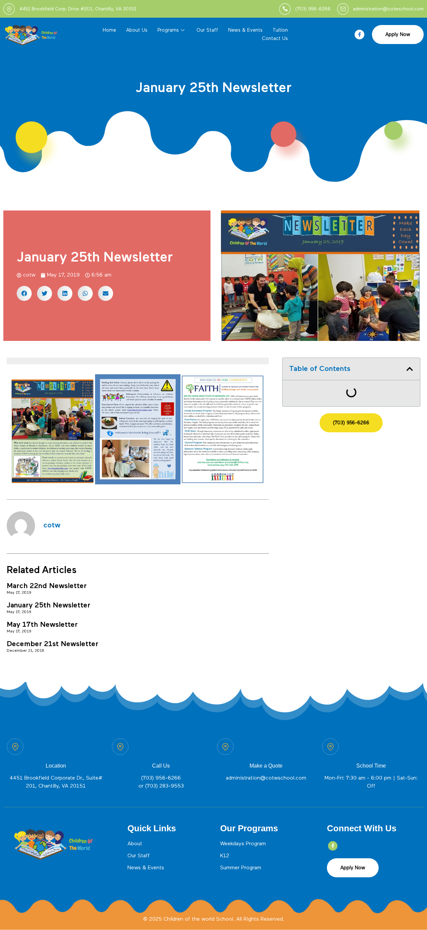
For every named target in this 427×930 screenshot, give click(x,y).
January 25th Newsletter (48, 605)
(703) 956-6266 (161, 778)
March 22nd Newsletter (47, 586)
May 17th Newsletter (42, 624)
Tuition (280, 30)
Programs (168, 30)
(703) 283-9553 (164, 786)
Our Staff (207, 30)
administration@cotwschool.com (266, 778)
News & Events (245, 30)
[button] (24, 293)
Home (109, 30)
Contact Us (275, 38)
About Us (136, 30)
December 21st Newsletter (52, 644)
